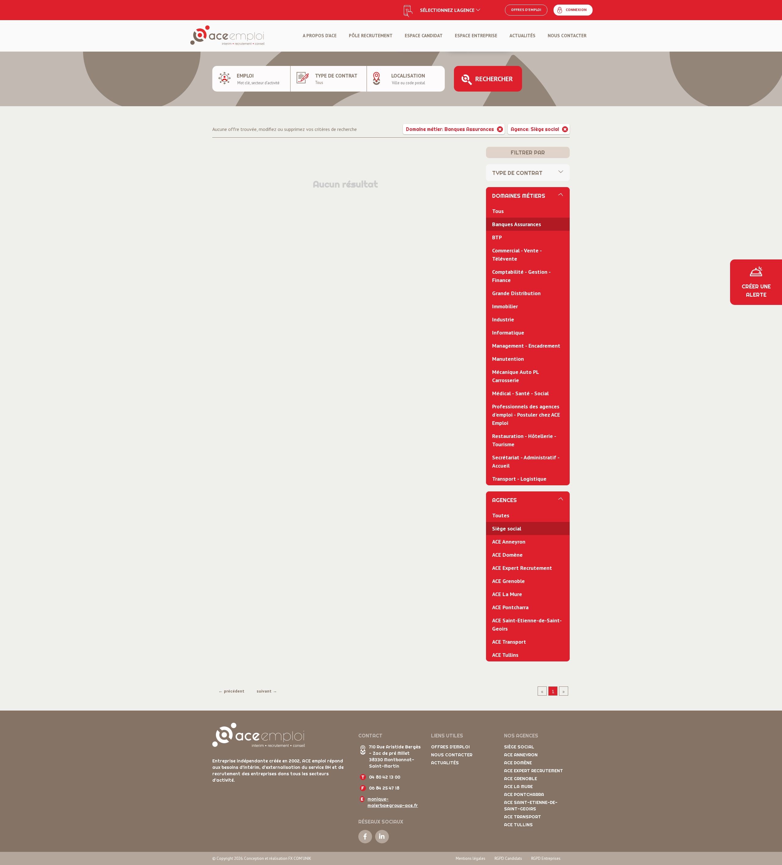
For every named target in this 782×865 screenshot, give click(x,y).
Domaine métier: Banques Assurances (450, 129)
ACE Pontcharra (510, 607)
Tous (498, 211)
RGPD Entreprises (546, 858)
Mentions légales (470, 858)
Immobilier (505, 306)
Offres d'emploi (526, 9)
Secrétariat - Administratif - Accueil (526, 461)
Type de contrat (336, 75)
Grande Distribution (516, 293)
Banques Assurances (516, 224)
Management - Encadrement (526, 345)
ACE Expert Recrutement (522, 567)
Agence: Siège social (535, 129)
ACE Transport (509, 641)
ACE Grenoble (508, 581)
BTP (497, 237)
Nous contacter (567, 35)
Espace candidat (424, 35)
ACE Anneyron (508, 541)
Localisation (408, 75)
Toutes (500, 515)
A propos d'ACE (320, 35)
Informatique (508, 332)
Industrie (503, 319)
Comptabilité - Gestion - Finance (521, 276)
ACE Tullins (505, 654)
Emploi (245, 75)
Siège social (506, 528)
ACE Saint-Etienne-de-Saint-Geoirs (527, 624)
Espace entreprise (476, 35)
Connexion (576, 9)
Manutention (508, 358)
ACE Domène (507, 554)
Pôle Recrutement (371, 35)
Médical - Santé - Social (520, 393)
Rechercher (494, 78)
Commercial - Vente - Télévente (517, 254)
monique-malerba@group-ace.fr (392, 802)
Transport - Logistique (519, 478)
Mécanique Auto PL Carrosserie (515, 376)
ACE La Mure (507, 594)
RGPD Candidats (508, 858)
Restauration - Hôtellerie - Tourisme (524, 440)
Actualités (522, 35)
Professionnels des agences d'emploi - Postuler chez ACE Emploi (526, 414)
